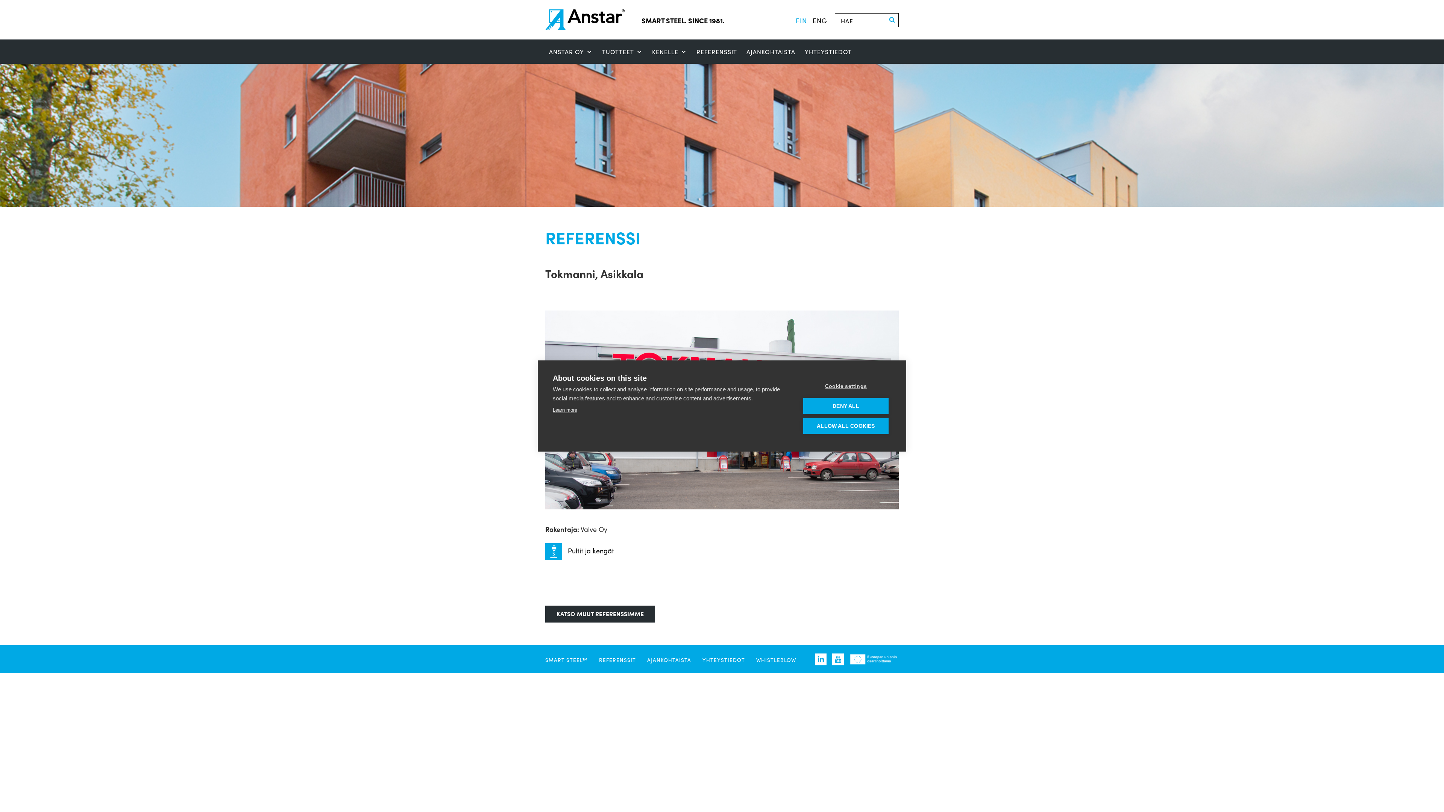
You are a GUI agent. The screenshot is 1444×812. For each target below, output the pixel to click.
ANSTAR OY (566, 51)
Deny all (846, 406)
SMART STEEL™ (566, 660)
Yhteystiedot (828, 51)
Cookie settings (846, 386)
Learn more (565, 410)
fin (801, 20)
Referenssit (716, 51)
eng (820, 20)
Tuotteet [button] (618, 51)
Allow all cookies (846, 426)
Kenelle (665, 51)
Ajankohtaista (770, 51)
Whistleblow (776, 660)
